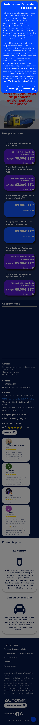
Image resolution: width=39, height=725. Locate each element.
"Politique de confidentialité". (21, 81)
